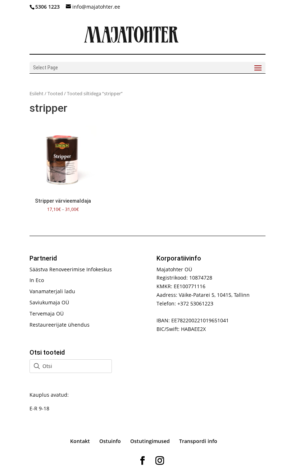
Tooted (55, 93)
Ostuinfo (110, 441)
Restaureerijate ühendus (60, 324)
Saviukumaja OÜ (49, 302)
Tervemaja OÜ (47, 313)
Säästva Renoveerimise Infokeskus (71, 269)
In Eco (37, 280)
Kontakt (80, 441)
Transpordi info (198, 441)
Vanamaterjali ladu (52, 291)
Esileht (37, 93)
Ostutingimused (150, 441)
